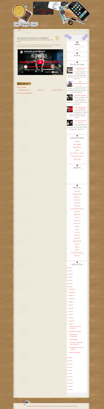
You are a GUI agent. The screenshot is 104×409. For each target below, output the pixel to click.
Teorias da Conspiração (76, 252)
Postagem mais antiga (57, 90)
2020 (69, 283)
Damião (45, 40)
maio (70, 311)
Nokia (76, 249)
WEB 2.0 (76, 255)
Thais (76, 217)
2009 (69, 386)
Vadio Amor (77, 141)
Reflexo (77, 150)
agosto (70, 301)
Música (76, 197)
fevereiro (71, 321)
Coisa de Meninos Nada (43, 11)
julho (70, 305)
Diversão (76, 203)
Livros (76, 229)
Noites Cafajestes (77, 144)
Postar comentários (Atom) (26, 93)
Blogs (76, 226)
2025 (69, 267)
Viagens (76, 205)
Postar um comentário (21, 87)
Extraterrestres (76, 241)
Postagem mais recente (23, 90)
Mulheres (76, 214)
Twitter (76, 247)
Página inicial (41, 90)
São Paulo (76, 223)
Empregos (76, 238)
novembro (71, 292)
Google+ (2, 0)
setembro (71, 298)
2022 (69, 277)
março (70, 317)
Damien (49, 40)
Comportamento (76, 194)
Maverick (19, 41)
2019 (69, 286)
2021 (69, 280)
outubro (71, 295)
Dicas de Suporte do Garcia (77, 156)
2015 (69, 367)
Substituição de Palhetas (80, 95)
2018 (69, 357)
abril (70, 314)
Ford (52, 40)
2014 (69, 370)
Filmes (76, 211)
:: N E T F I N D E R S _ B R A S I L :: (77, 153)
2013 (69, 373)
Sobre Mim (26, 24)
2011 (69, 380)
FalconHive (74, 406)
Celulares (76, 220)
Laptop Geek (61, 406)
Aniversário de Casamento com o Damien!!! (33, 38)
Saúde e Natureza (77, 147)
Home (17, 24)
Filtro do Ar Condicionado (74, 352)
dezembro (71, 289)
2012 (69, 376)
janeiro (71, 324)
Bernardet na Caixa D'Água (75, 331)
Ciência (76, 232)
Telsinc (76, 244)
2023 (69, 274)
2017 (69, 360)
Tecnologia (76, 200)
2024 (69, 270)
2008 (69, 389)
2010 (69, 383)
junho (70, 308)
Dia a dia (76, 235)
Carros (76, 191)
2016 (69, 364)
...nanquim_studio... (77, 159)
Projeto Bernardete (73, 339)
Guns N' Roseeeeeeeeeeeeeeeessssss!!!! (80, 83)
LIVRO (34, 24)
